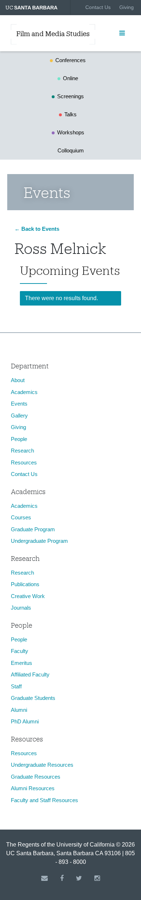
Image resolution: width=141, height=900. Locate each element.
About (18, 380)
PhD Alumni (25, 721)
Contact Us (98, 7)
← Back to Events (36, 229)
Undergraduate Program (39, 541)
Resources (24, 462)
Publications (25, 584)
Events (19, 404)
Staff (16, 686)
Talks (70, 114)
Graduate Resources (35, 777)
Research (22, 450)
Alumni (19, 710)
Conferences (70, 60)
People (19, 439)
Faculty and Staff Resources (44, 800)
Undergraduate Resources (42, 765)
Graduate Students (33, 698)
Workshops (70, 132)
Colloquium (70, 150)
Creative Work (28, 596)
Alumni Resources (33, 788)
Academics (24, 392)
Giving (126, 7)
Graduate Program (33, 529)
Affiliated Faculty (30, 674)
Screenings (70, 96)
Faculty (19, 651)
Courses (21, 517)
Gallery (19, 415)
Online (70, 78)
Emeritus (21, 663)
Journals (21, 608)
